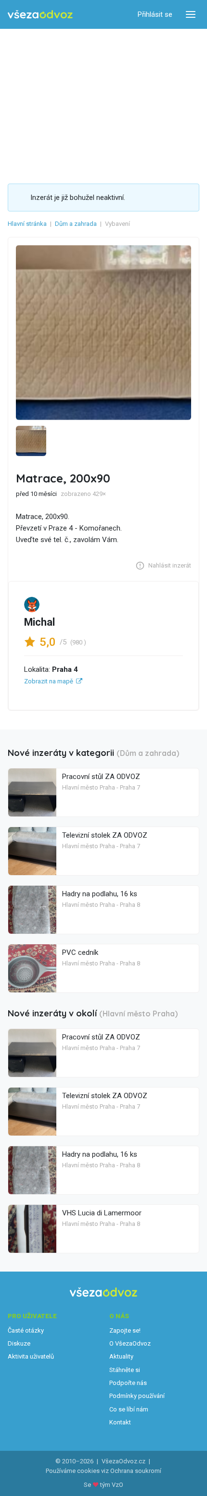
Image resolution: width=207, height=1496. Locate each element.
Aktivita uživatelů (31, 1356)
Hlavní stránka (27, 223)
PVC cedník (80, 952)
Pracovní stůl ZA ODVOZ (101, 776)
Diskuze (19, 1343)
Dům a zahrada (76, 223)
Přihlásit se (155, 14)
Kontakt (120, 1422)
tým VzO (111, 1484)
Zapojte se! (125, 1330)
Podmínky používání (137, 1395)
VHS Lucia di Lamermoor (102, 1213)
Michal (39, 622)
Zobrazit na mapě (48, 681)
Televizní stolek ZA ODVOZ (104, 835)
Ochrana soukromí (135, 1470)
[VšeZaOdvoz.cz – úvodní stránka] (40, 14)
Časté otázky (26, 1330)
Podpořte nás (128, 1382)
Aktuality (121, 1356)
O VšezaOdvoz (130, 1343)
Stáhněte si (124, 1369)
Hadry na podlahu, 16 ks (99, 894)
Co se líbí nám (128, 1409)
